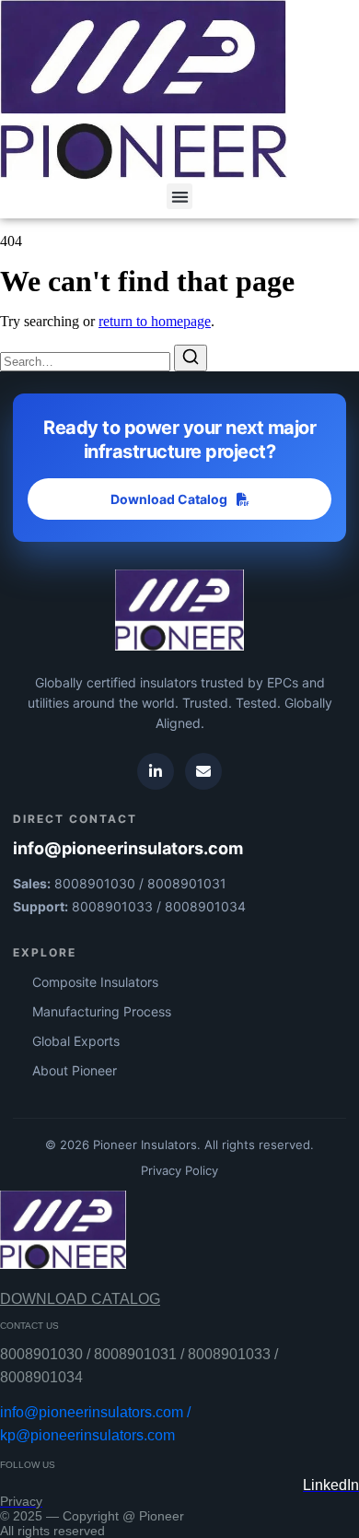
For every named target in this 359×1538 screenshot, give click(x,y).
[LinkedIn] (155, 771)
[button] (180, 196)
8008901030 (94, 883)
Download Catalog (168, 499)
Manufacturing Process (101, 1011)
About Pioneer (74, 1070)
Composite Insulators (95, 982)
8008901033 (112, 906)
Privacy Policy (179, 1170)
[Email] (203, 771)
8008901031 (186, 883)
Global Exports (76, 1041)
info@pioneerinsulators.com (128, 848)
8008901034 (205, 906)
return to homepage (154, 321)
